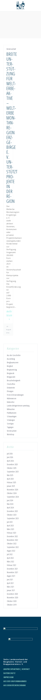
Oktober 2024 (11, 493)
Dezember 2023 (12, 511)
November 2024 (12, 489)
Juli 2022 (10, 554)
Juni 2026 (10, 457)
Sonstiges (10, 423)
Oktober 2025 (11, 468)
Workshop (10, 434)
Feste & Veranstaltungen (15, 394)
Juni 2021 (10, 579)
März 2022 (10, 561)
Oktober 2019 (11, 604)
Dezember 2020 (12, 594)
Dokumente (11, 387)
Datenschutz (9, 673)
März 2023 (10, 529)
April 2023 (10, 525)
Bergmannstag (12, 369)
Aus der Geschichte (13, 355)
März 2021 (10, 586)
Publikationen (11, 412)
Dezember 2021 (12, 568)
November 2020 (12, 597)
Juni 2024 (10, 500)
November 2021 (12, 572)
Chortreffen (11, 384)
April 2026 (10, 460)
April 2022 (10, 558)
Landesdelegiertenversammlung (18, 405)
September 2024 (13, 496)
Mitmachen (11, 409)
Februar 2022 (11, 565)
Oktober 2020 (11, 601)
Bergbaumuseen (12, 362)
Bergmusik (10, 373)
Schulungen (11, 420)
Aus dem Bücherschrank (14, 685)
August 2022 (11, 550)
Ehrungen (10, 391)
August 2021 (11, 576)
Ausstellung (11, 358)
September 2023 (13, 518)
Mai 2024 (10, 504)
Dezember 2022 (12, 536)
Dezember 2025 (12, 464)
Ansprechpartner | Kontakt (16, 669)
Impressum (8, 677)
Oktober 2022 (11, 543)
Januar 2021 (11, 590)
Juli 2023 (10, 522)
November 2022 (12, 540)
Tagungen (10, 427)
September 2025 (13, 471)
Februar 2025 (11, 482)
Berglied (10, 366)
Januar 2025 (11, 486)
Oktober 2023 (11, 514)
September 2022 (13, 547)
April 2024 (10, 507)
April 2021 (10, 583)
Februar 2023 (11, 532)
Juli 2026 (10, 453)
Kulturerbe (10, 402)
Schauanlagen (11, 416)
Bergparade (11, 376)
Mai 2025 (10, 475)
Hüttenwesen (11, 398)
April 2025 (10, 478)
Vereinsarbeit (12, 430)
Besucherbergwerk (13, 380)
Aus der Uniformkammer (14, 681)
